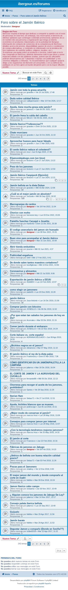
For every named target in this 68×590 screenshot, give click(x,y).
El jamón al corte (19, 438)
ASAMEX (30, 282)
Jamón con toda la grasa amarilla (28, 90)
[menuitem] (9, 11)
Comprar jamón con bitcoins (25, 306)
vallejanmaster (33, 101)
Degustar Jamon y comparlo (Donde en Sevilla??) (37, 529)
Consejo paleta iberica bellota (26, 503)
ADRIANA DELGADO (36, 337)
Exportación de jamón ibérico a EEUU (30, 279)
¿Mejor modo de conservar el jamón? (30, 413)
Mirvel (29, 118)
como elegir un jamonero (23, 289)
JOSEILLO (31, 309)
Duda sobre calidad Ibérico (24, 98)
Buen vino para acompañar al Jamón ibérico (34, 238)
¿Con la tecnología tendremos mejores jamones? (36, 430)
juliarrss (30, 367)
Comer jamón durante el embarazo (28, 326)
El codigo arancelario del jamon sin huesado (34, 229)
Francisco (31, 441)
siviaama (30, 489)
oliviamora (31, 348)
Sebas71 (30, 398)
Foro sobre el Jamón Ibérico (22, 22)
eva (28, 152)
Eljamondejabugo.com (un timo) (27, 158)
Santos (30, 390)
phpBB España (45, 583)
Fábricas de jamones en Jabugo (27, 447)
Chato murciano (18, 132)
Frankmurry (32, 356)
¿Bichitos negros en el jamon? (26, 345)
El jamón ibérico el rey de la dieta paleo (31, 354)
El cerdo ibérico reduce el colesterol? (30, 149)
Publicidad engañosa (21, 255)
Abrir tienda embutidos (22, 246)
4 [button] (40, 78)
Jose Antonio (32, 301)
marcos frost (32, 415)
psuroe (30, 249)
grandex (30, 92)
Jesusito (30, 196)
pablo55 (30, 292)
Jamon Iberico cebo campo (24, 486)
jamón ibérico (17, 298)
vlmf (28, 258)
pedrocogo (31, 407)
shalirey (30, 469)
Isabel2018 (31, 531)
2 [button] (32, 78)
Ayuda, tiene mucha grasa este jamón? (31, 107)
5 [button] (44, 78)
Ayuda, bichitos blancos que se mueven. (32, 404)
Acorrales (31, 320)
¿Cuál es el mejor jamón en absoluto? (30, 194)
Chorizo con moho (20, 212)
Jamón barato (17, 520)
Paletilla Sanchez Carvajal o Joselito (29, 221)
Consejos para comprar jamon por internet (33, 421)
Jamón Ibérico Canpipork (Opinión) (29, 175)
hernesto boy (32, 215)
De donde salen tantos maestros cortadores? (34, 262)
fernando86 (31, 379)
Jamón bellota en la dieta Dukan (27, 185)
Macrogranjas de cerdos (23, 204)
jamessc (30, 109)
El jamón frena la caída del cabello (28, 115)
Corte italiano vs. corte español (27, 335)
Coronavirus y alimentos (23, 271)
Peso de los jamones (21, 166)
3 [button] (36, 78)
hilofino (29, 480)
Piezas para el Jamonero (23, 466)
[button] (48, 78)
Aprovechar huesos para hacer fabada (30, 141)
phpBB (26, 580)
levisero (30, 160)
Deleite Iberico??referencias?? (26, 124)
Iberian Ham (16, 396)
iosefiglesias (32, 265)
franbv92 (30, 224)
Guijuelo (14, 512)
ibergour (16, 26)
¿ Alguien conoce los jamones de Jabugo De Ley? (37, 495)
